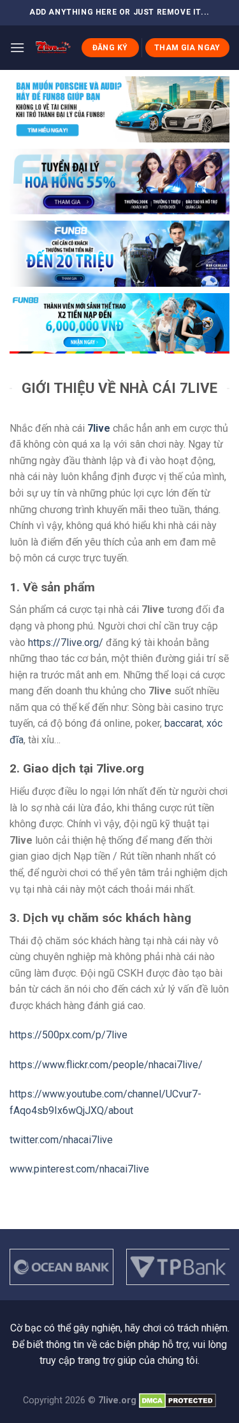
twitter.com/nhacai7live (61, 1140)
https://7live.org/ (65, 642)
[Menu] (17, 47)
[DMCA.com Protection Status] (177, 1400)
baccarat (183, 723)
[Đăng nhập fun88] (119, 323)
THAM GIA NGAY (187, 47)
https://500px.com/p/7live (68, 1035)
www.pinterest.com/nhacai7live (79, 1169)
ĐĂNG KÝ (110, 47)
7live (98, 428)
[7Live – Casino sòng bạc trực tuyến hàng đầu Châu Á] (52, 48)
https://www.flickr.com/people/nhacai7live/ (106, 1065)
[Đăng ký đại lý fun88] (119, 109)
